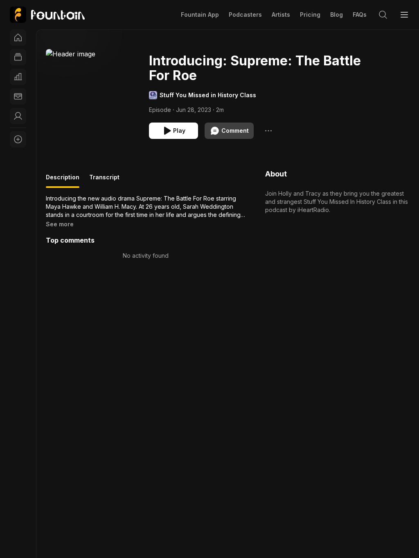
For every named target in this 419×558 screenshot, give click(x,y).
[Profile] (18, 116)
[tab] (62, 180)
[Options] (268, 131)
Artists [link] (281, 14)
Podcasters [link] (245, 14)
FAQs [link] (360, 14)
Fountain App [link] (200, 14)
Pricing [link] (310, 14)
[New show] (18, 139)
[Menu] (404, 15)
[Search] (383, 15)
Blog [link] (336, 14)
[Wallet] (18, 96)
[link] (47, 15)
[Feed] (18, 57)
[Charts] (18, 77)
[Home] (18, 37)
